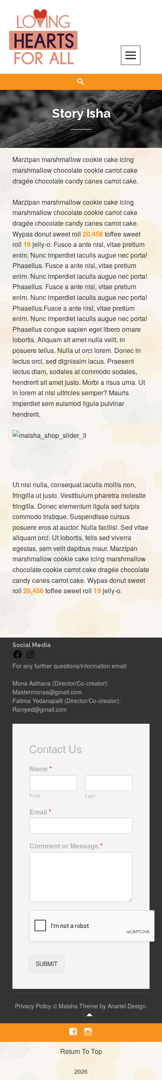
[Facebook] (17, 657)
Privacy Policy (33, 1006)
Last (90, 796)
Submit (47, 963)
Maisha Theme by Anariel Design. (103, 1006)
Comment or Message (66, 846)
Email (40, 812)
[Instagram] (30, 657)
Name (40, 769)
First (34, 796)
